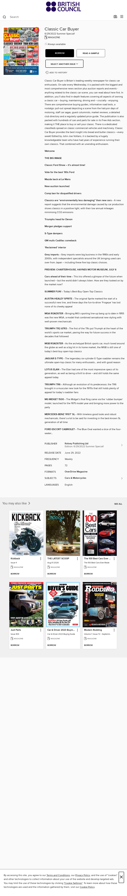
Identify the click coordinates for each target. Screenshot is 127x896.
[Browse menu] (122, 17)
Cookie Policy (87, 887)
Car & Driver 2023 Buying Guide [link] (61, 630)
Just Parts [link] (16, 630)
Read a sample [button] (91, 53)
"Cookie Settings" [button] (73, 883)
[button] (59, 53)
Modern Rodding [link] (93, 630)
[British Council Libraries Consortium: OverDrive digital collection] (63, 7)
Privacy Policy (82, 875)
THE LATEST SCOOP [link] (58, 558)
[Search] (4, 16)
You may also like (15, 503)
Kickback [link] (15, 558)
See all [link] (118, 504)
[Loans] (115, 17)
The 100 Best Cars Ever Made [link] (98, 558)
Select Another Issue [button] (63, 64)
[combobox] (57, 17)
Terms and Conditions (58, 875)
